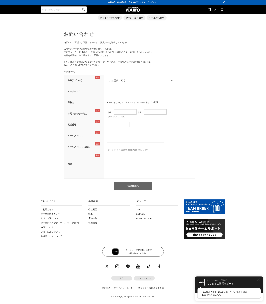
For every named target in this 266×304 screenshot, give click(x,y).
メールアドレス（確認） (79, 146)
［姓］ (110, 112)
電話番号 (72, 124)
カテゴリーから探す (110, 18)
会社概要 (92, 209)
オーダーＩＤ (74, 91)
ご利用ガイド (47, 209)
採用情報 (92, 223)
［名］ (140, 112)
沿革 (90, 214)
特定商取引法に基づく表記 (151, 288)
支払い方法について (50, 218)
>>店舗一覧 (69, 71)
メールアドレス (75, 135)
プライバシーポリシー (124, 288)
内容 (70, 164)
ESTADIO (140, 214)
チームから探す (156, 18)
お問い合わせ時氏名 (77, 113)
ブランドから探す (134, 18)
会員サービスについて (51, 236)
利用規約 (106, 288)
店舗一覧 (92, 218)
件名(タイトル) (75, 80)
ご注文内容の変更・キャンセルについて (60, 223)
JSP (138, 209)
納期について (47, 227)
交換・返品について (50, 231)
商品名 (71, 102)
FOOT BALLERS (144, 218)
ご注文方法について (50, 214)
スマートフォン (144, 278)
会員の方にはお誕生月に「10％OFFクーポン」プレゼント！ (133, 2)
